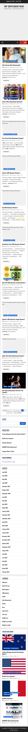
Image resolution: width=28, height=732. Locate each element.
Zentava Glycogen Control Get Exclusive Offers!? (14, 434)
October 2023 (5, 543)
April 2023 (4, 565)
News (3, 607)
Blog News (4, 582)
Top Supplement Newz (14, 6)
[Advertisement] (14, 24)
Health (5, 61)
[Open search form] (17, 42)
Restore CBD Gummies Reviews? (14, 163)
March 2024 (5, 526)
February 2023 (5, 572)
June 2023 (4, 558)
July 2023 (4, 554)
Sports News (5, 611)
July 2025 (4, 497)
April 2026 (4, 483)
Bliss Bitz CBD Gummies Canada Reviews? (14, 273)
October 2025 (5, 490)
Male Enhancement (12, 61)
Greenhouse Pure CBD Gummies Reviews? (14, 234)
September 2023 (6, 547)
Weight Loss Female (7, 621)
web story (4, 614)
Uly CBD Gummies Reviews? (14, 198)
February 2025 (5, 511)
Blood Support (5, 589)
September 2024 (6, 518)
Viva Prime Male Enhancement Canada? (14, 128)
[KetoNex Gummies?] (14, 688)
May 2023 (4, 561)
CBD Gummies (11, 169)
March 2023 (5, 568)
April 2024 (4, 522)
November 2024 (6, 515)
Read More (6, 81)
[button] (2, 42)
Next (19, 412)
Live (25, 42)
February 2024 (5, 529)
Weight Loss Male (6, 625)
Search (4, 419)
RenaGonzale (6, 67)
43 (15, 412)
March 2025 (5, 508)
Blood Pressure (6, 586)
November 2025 (6, 486)
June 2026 (4, 476)
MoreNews (23, 728)
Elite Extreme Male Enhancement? (14, 55)
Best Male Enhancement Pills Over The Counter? (14, 380)
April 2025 (4, 504)
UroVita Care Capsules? (8, 438)
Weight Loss (5, 618)
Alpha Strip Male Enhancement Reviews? (14, 346)
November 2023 (6, 540)
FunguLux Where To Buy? (8, 451)
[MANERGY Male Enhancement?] (14, 711)
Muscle (4, 604)
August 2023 (5, 550)
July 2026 (4, 472)
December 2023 (6, 536)
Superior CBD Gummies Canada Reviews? (14, 309)
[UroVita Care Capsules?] (14, 666)
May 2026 (4, 479)
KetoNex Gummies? (7, 443)
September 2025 (6, 493)
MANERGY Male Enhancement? (9, 447)
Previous (5, 410)
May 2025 (4, 501)
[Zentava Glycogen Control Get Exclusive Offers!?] (14, 642)
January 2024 (5, 533)
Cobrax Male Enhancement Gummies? (14, 92)
